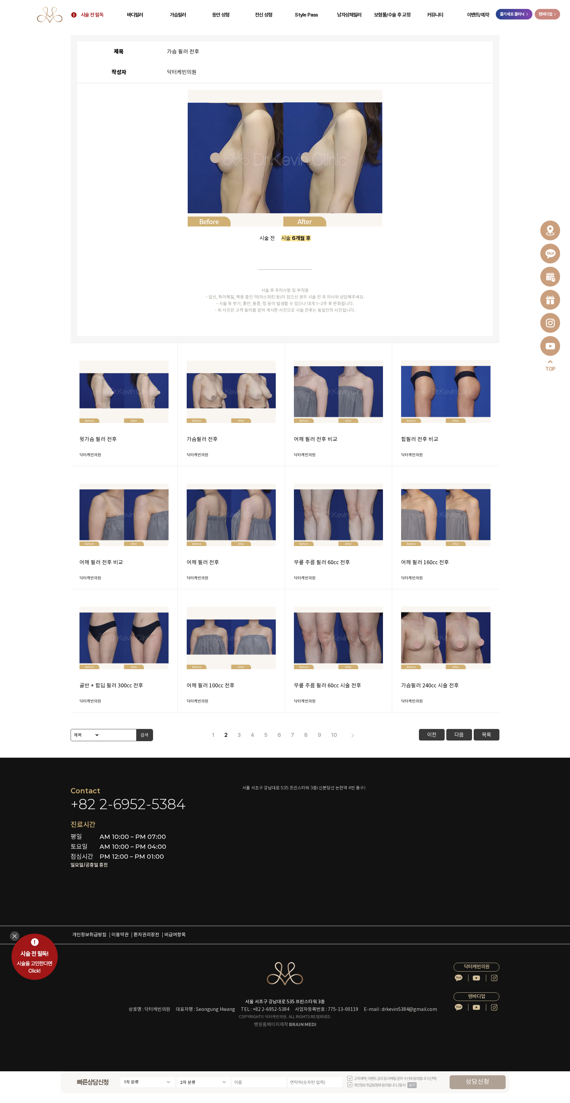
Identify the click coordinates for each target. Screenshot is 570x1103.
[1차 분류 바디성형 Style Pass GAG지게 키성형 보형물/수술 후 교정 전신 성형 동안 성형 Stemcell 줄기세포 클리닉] (147, 1082)
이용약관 (120, 935)
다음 (459, 735)
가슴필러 (178, 15)
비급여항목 (175, 935)
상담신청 (478, 1082)
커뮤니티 (435, 15)
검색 (144, 735)
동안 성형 (220, 15)
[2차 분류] (203, 1082)
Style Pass (306, 15)
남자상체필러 (349, 15)
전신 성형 (263, 15)
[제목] (85, 735)
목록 (486, 735)
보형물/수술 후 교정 (392, 15)
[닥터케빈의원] (49, 14)
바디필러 (135, 15)
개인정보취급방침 (89, 935)
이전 (431, 735)
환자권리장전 (146, 935)
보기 (412, 1085)
